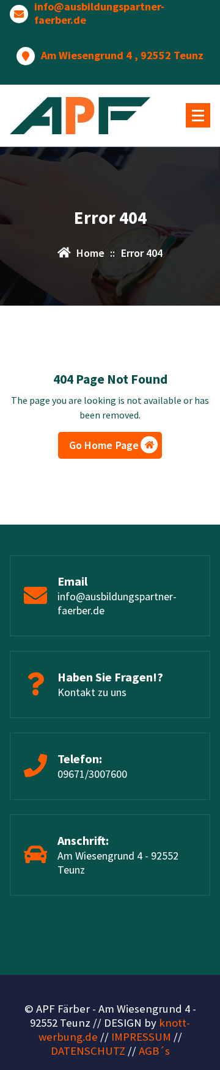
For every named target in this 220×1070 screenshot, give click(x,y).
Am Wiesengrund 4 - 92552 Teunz (117, 863)
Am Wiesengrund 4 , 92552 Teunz (122, 55)
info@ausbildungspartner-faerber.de (99, 13)
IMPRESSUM (141, 1037)
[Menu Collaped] (198, 115)
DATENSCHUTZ (88, 1051)
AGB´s (154, 1051)
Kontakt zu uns (92, 692)
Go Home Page (104, 445)
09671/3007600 (92, 774)
